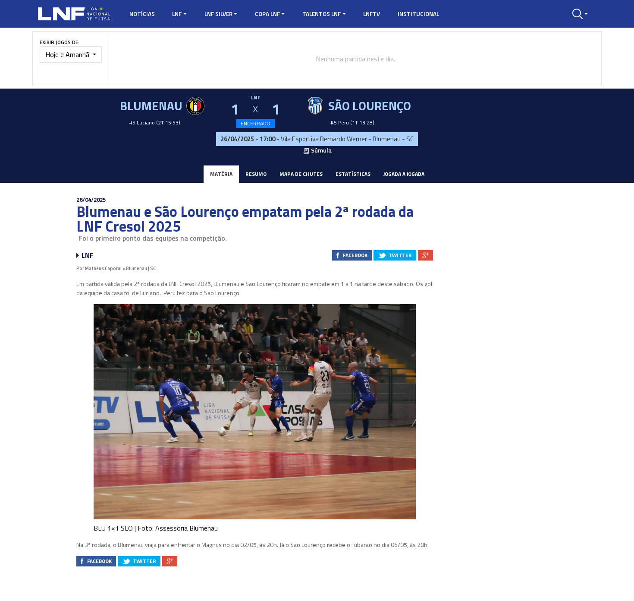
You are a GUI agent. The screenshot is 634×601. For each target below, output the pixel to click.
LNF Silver (218, 14)
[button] (580, 14)
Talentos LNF (321, 14)
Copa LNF (267, 14)
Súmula (321, 150)
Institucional (418, 14)
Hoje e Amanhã (68, 54)
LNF (177, 14)
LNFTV (371, 14)
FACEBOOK (355, 255)
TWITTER (400, 255)
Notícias (142, 14)
